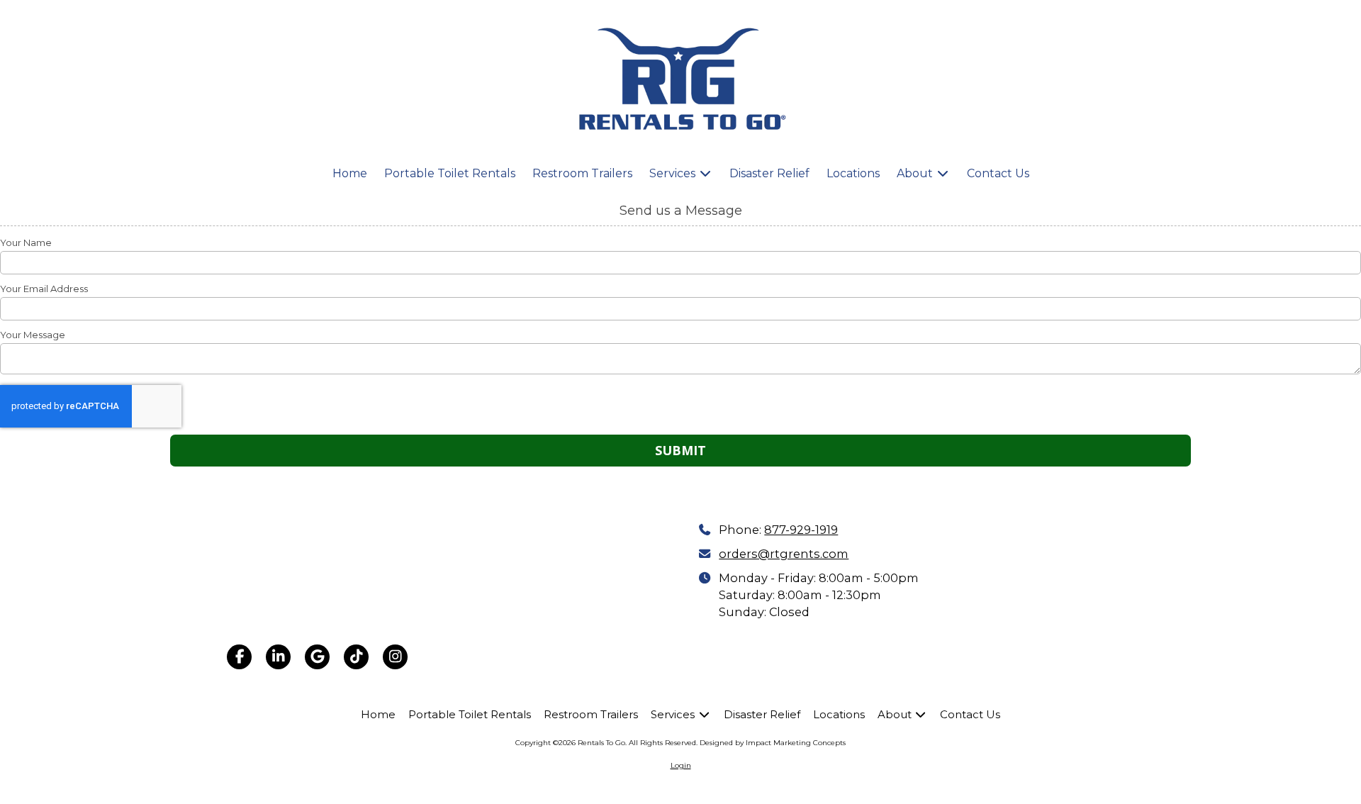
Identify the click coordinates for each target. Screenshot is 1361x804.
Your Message (32, 334)
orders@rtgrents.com (783, 554)
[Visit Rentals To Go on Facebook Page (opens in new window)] (239, 656)
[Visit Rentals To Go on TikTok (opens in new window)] (356, 656)
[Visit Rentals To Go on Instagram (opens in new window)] (395, 656)
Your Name (26, 242)
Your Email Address (44, 288)
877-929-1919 (801, 530)
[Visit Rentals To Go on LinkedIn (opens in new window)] (278, 656)
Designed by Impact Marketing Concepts (773, 742)
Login (681, 765)
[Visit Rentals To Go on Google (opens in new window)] (317, 656)
